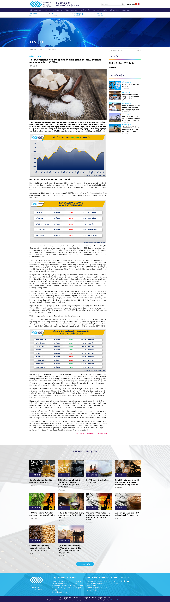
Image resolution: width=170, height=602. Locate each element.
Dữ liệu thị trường (61, 10)
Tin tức (104, 10)
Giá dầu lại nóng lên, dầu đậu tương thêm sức (40, 481)
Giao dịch (75, 10)
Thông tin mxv (127, 10)
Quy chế (96, 10)
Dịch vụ (47, 10)
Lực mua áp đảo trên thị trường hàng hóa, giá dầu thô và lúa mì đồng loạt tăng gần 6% (69, 549)
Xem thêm (85, 564)
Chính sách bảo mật (116, 600)
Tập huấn (114, 10)
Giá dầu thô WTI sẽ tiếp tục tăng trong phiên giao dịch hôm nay (130, 129)
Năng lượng (52, 49)
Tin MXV (112, 67)
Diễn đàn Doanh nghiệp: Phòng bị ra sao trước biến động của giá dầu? (131, 108)
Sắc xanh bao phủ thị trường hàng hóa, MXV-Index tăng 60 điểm (40, 548)
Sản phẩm (38, 10)
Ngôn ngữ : (131, 4)
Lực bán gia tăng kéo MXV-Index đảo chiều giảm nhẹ (127, 514)
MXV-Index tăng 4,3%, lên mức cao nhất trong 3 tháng (42, 514)
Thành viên (85, 10)
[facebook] (121, 581)
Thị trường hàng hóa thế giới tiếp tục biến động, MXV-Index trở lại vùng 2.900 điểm (69, 483)
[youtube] (124, 581)
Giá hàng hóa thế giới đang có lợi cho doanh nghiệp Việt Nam (130, 97)
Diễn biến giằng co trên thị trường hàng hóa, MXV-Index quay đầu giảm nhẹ (127, 482)
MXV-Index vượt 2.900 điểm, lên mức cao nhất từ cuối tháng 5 (71, 515)
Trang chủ (32, 49)
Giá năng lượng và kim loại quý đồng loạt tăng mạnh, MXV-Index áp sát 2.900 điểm (98, 516)
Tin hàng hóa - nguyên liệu (121, 63)
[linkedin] (128, 581)
